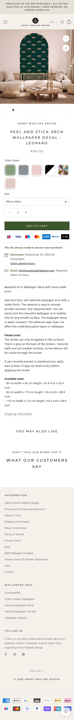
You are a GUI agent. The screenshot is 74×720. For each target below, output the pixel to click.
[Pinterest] (23, 654)
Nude (10, 183)
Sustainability (12, 593)
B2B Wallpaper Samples (19, 553)
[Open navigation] (5, 21)
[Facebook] (6, 654)
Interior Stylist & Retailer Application (26, 559)
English (35, 671)
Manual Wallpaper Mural (19, 605)
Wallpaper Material (16, 618)
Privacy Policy (13, 540)
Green (10, 170)
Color (63, 170)
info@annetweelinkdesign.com (36, 270)
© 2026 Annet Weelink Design (37, 679)
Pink (37, 170)
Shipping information (18, 414)
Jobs (7, 566)
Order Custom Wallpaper (19, 599)
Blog (7, 547)
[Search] (62, 21)
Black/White (50, 170)
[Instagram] (14, 654)
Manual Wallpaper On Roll (20, 611)
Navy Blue (23, 170)
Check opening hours (22, 263)
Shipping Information (17, 522)
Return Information (16, 528)
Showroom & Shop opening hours (25, 509)
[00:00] (37, 67)
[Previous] (5, 112)
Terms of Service (14, 534)
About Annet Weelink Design (22, 503)
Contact (9, 572)
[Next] (68, 112)
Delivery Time (12, 515)
